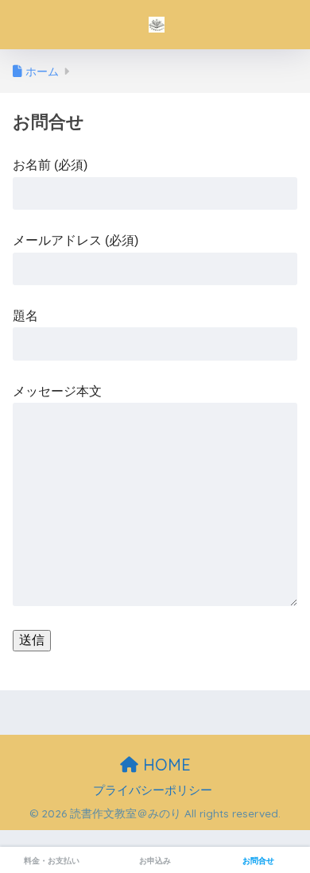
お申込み (155, 860)
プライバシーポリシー (152, 790)
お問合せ (258, 860)
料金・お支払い (51, 860)
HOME (164, 764)
